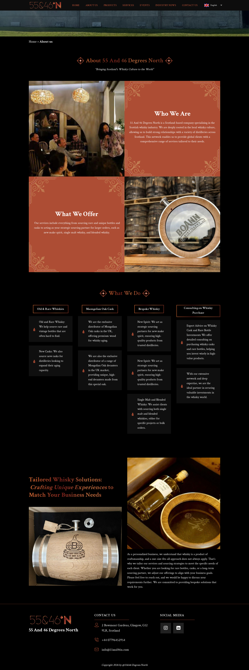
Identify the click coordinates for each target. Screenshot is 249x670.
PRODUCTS (110, 5)
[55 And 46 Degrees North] (46, 5)
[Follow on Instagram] (165, 628)
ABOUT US (91, 5)
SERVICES (128, 5)
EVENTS (145, 5)
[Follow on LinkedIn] (178, 628)
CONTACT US (190, 5)
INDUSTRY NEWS (165, 5)
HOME (75, 5)
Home (33, 42)
